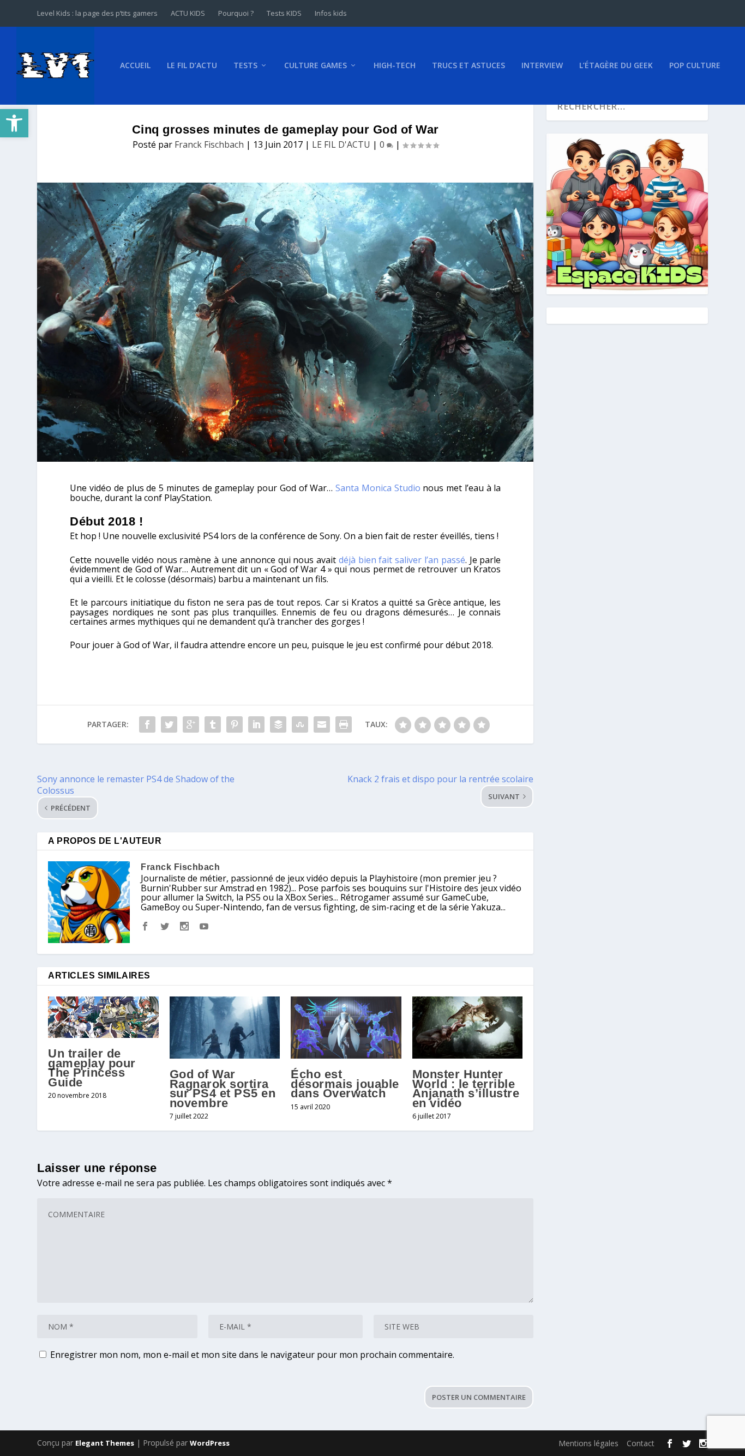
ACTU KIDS (188, 13)
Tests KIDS (284, 13)
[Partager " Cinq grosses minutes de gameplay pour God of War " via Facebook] (147, 724)
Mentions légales (588, 1443)
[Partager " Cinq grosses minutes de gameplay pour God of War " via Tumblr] (213, 724)
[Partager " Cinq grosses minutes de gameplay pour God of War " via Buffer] (278, 724)
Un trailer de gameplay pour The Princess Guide (92, 1068)
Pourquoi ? (236, 13)
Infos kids (331, 13)
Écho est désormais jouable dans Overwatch (345, 1083)
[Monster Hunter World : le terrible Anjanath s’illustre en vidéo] (467, 1027)
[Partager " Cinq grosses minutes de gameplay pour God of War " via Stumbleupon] (300, 724)
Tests (245, 65)
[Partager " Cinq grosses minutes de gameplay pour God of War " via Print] (344, 724)
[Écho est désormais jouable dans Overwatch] (346, 1027)
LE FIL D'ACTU (341, 144)
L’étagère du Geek (616, 65)
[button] (14, 123)
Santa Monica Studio (377, 488)
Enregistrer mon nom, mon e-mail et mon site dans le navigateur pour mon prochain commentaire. (252, 1355)
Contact (640, 1443)
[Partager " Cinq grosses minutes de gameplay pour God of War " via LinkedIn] (256, 724)
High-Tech (395, 65)
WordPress (210, 1443)
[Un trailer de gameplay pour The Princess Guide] (103, 1017)
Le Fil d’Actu (192, 65)
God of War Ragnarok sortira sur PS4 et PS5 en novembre (223, 1088)
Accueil (135, 65)
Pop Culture (694, 65)
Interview (542, 65)
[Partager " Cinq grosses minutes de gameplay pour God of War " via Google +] (191, 724)
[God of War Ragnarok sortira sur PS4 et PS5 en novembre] (225, 1027)
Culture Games (315, 65)
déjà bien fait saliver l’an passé (402, 560)
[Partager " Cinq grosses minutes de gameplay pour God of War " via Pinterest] (234, 724)
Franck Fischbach (209, 144)
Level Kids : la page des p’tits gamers (97, 13)
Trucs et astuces (468, 65)
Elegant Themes (104, 1443)
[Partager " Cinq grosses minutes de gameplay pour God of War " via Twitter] (169, 724)
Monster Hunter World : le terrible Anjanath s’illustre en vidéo (466, 1088)
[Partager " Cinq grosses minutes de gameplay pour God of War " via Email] (322, 724)
